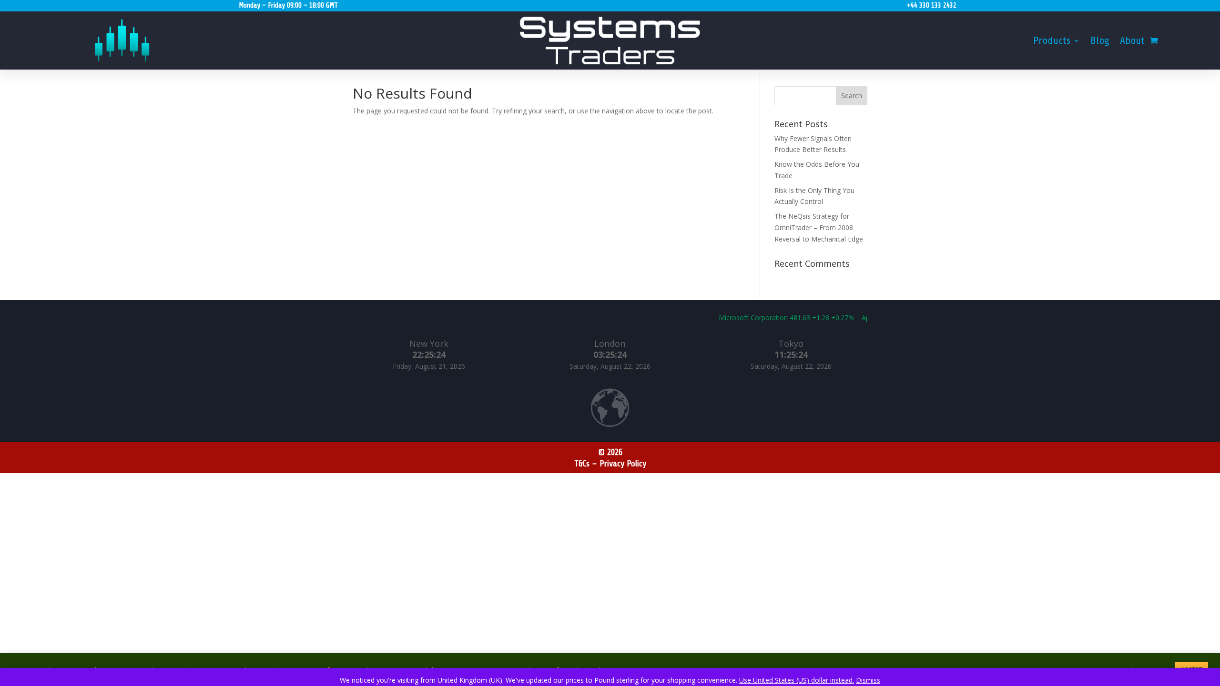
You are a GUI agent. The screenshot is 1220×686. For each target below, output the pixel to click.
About (1132, 41)
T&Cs (582, 463)
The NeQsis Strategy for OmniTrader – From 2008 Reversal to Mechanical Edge (818, 227)
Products (1051, 41)
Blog (1099, 41)
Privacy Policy (623, 463)
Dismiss (868, 680)
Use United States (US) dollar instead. (796, 680)
